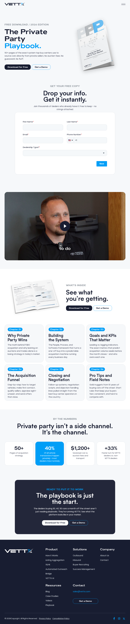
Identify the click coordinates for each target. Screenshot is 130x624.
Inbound (77, 560)
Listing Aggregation (55, 560)
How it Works (52, 555)
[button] (123, 4)
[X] (124, 618)
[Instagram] (119, 618)
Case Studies (52, 596)
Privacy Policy (45, 618)
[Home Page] (15, 4)
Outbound (78, 555)
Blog (48, 591)
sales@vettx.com (81, 591)
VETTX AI (50, 578)
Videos (49, 600)
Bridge (49, 573)
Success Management (84, 569)
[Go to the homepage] (19, 550)
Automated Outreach (56, 569)
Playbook (50, 605)
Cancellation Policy (60, 618)
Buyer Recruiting (81, 564)
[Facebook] (114, 618)
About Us (104, 555)
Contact (104, 560)
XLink (48, 564)
